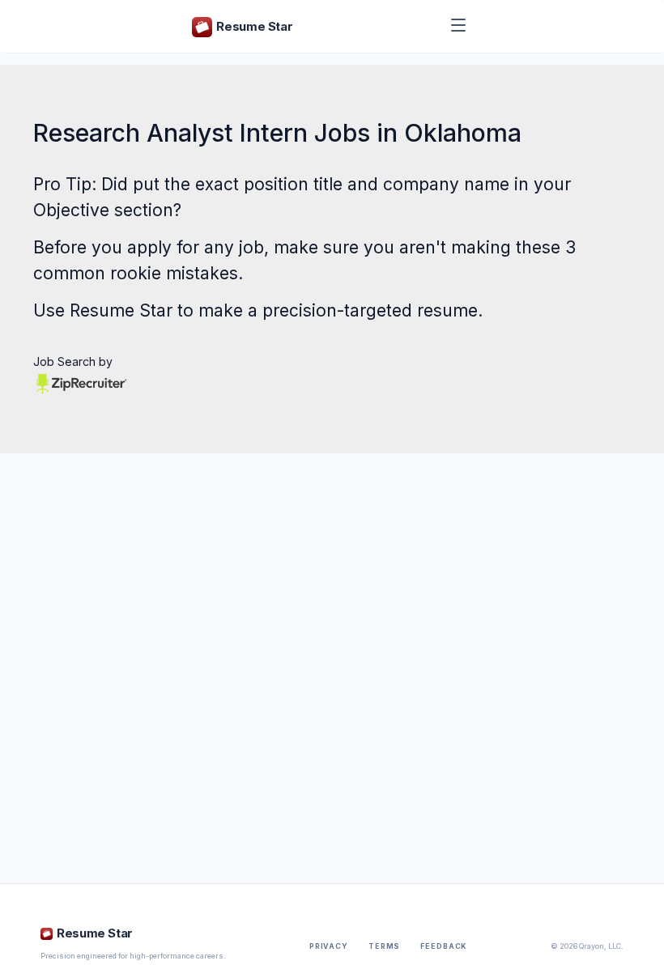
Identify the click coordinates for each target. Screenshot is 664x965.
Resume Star (121, 310)
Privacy (328, 946)
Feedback (443, 946)
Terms (384, 946)
